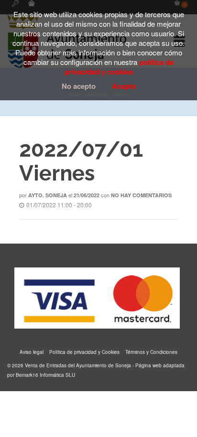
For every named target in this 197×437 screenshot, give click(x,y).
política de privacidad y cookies (119, 67)
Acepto (124, 86)
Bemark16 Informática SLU (45, 375)
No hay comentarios (141, 195)
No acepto (79, 86)
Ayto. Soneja (47, 195)
